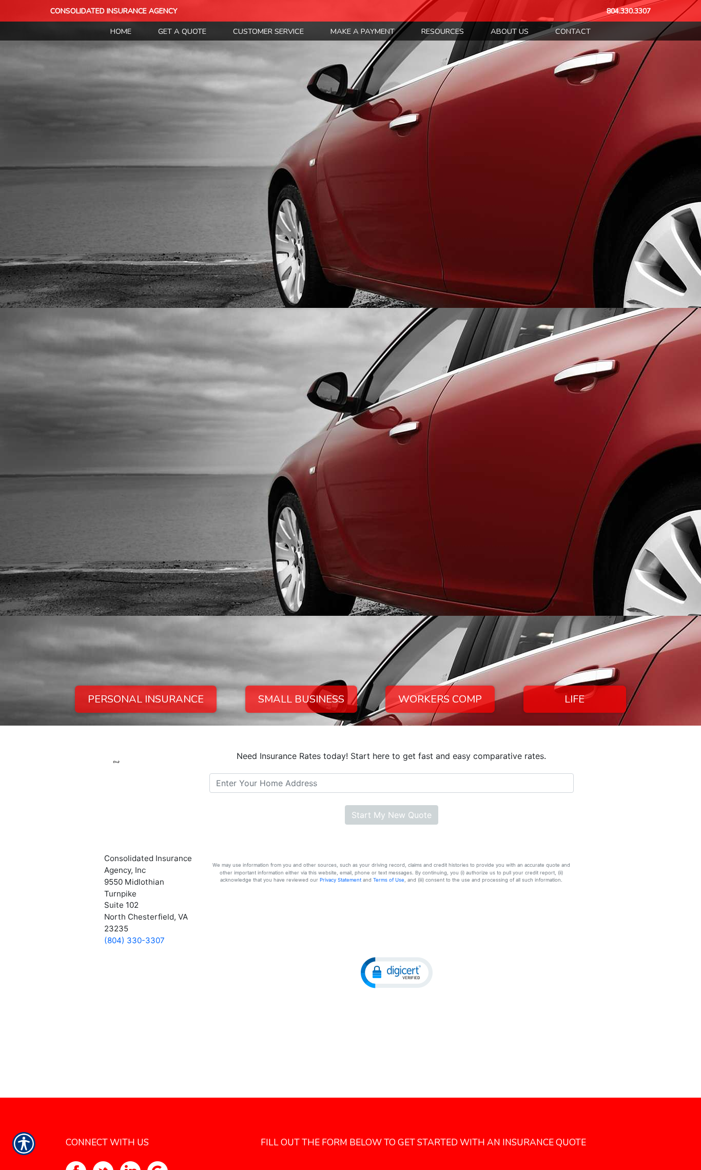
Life (574, 699)
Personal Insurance (146, 699)
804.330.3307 (629, 11)
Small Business (301, 699)
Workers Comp (440, 699)
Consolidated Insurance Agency (114, 11)
